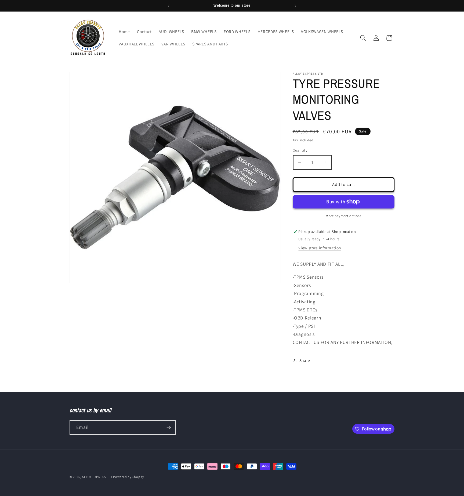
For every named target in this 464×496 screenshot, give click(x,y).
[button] (363, 37)
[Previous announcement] (169, 5)
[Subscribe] (168, 427)
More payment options (343, 216)
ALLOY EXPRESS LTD (97, 477)
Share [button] (304, 360)
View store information (319, 247)
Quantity (300, 150)
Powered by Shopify (128, 477)
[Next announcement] (296, 5)
